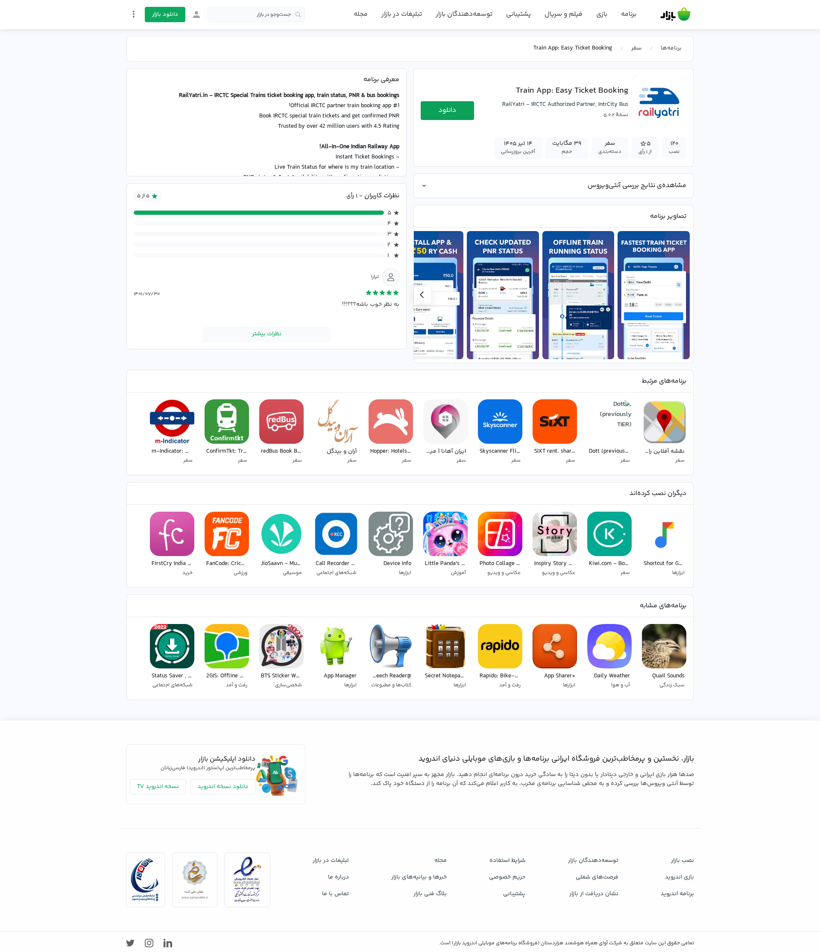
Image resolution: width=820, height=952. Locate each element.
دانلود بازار (165, 14)
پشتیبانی (518, 14)
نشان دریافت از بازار (593, 894)
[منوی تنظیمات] (133, 14)
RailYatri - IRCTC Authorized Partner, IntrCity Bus (565, 104)
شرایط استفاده (507, 860)
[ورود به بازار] (196, 14)
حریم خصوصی (507, 877)
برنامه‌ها (671, 48)
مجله (361, 14)
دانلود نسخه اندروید (223, 786)
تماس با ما (335, 894)
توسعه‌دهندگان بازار (464, 14)
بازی (601, 14)
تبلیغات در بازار (401, 14)
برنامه (628, 14)
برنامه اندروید (677, 894)
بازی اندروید (679, 877)
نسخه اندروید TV (158, 786)
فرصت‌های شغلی (597, 877)
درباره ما (338, 877)
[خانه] (675, 14)
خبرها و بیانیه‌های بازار (419, 877)
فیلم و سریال (564, 14)
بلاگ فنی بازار (430, 894)
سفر (636, 48)
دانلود (447, 110)
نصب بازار (682, 860)
